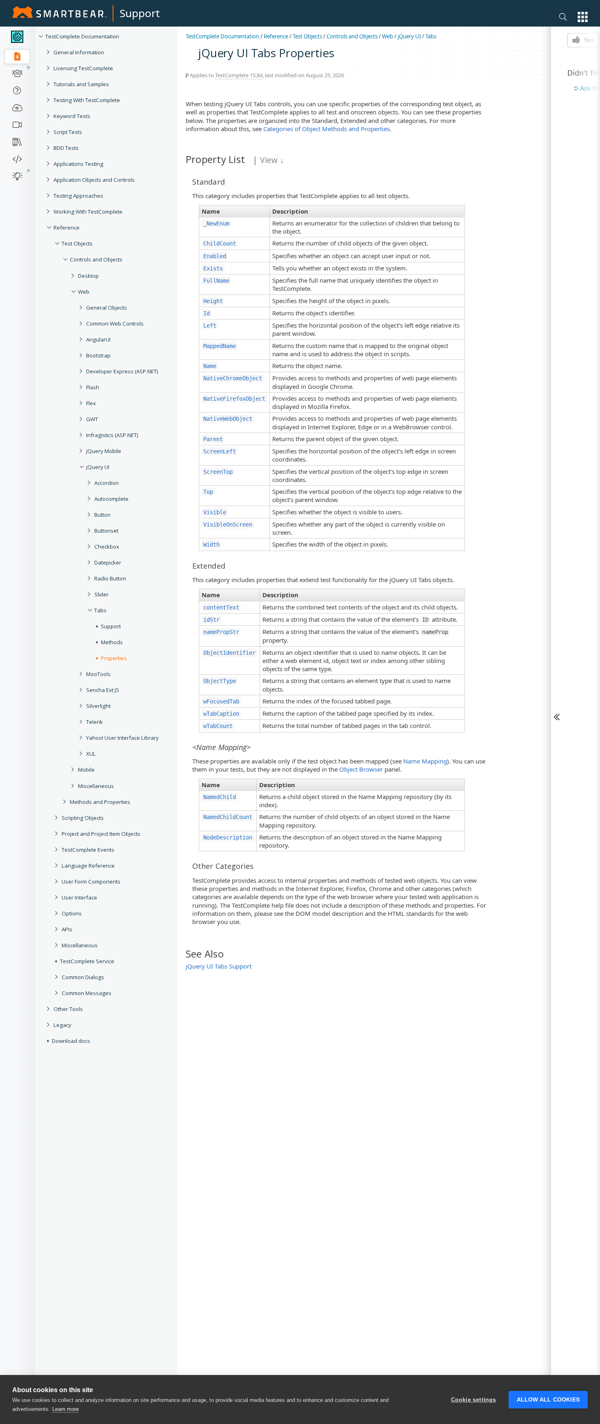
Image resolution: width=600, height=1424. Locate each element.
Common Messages (86, 993)
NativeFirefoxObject (234, 398)
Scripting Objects (83, 817)
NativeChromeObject (232, 378)
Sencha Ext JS (102, 690)
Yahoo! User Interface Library (122, 737)
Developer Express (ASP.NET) (122, 371)
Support (140, 13)
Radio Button (110, 578)
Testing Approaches (78, 195)
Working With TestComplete (87, 211)
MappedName (219, 346)
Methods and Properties (100, 802)
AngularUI (98, 339)
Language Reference (88, 865)
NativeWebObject (227, 418)
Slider (101, 594)
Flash (92, 387)
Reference (66, 227)
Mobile (86, 769)
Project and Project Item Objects (101, 833)
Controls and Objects (96, 259)
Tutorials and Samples (81, 84)
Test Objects (77, 243)
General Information (78, 52)
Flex (91, 403)
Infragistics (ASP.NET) (112, 435)
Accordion (106, 483)
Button (102, 514)
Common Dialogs (83, 977)
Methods (112, 642)
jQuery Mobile (103, 451)
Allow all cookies (548, 1400)
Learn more (65, 1409)
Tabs (100, 610)
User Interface (79, 897)
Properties (114, 658)
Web (83, 291)
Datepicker (107, 562)
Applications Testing (78, 163)
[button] (583, 17)
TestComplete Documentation (82, 36)
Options (72, 913)
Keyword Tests (71, 116)
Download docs (71, 1041)
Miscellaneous (96, 786)
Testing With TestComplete (86, 100)
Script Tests (67, 132)
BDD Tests (66, 148)
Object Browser (361, 769)
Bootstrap (98, 355)
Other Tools (68, 1009)
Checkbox (106, 546)
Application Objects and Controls (94, 179)
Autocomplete (111, 498)
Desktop (88, 275)
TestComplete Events (88, 849)
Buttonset (106, 530)
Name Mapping (425, 761)
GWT (92, 419)
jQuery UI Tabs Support (218, 966)
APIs (67, 929)
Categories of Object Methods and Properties (326, 129)
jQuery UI (97, 467)
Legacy (62, 1025)
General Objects (106, 307)
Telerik (94, 721)
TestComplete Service (87, 961)
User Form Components (91, 881)
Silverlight (98, 706)
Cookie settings (473, 1400)
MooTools (98, 674)
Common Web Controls (115, 323)
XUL (91, 753)
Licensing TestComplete (83, 68)
